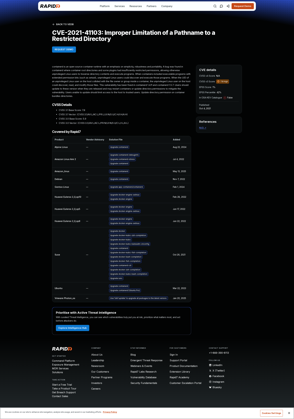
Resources (136, 6)
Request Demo (242, 6)
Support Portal (178, 360)
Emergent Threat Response (146, 360)
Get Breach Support (64, 392)
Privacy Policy (110, 412)
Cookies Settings (271, 413)
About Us (96, 354)
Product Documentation (184, 366)
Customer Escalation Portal (185, 383)
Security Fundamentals (143, 383)
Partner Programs (101, 377)
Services (120, 6)
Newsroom (97, 366)
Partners (151, 6)
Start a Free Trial (62, 384)
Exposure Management (65, 364)
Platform (105, 6)
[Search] (215, 6)
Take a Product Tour (64, 388)
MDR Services (60, 368)
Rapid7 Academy (179, 377)
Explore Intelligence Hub (72, 327)
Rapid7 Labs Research (143, 371)
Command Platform (63, 360)
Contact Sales (60, 396)
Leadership (97, 360)
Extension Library (180, 371)
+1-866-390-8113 (219, 352)
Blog (133, 354)
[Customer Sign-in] (228, 6)
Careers (95, 388)
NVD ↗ (202, 127)
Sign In (174, 354)
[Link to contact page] (221, 6)
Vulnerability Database (143, 377)
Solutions (57, 372)
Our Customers (100, 371)
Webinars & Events (141, 366)
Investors (96, 383)
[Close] (289, 413)
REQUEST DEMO (64, 49)
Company (166, 6)
